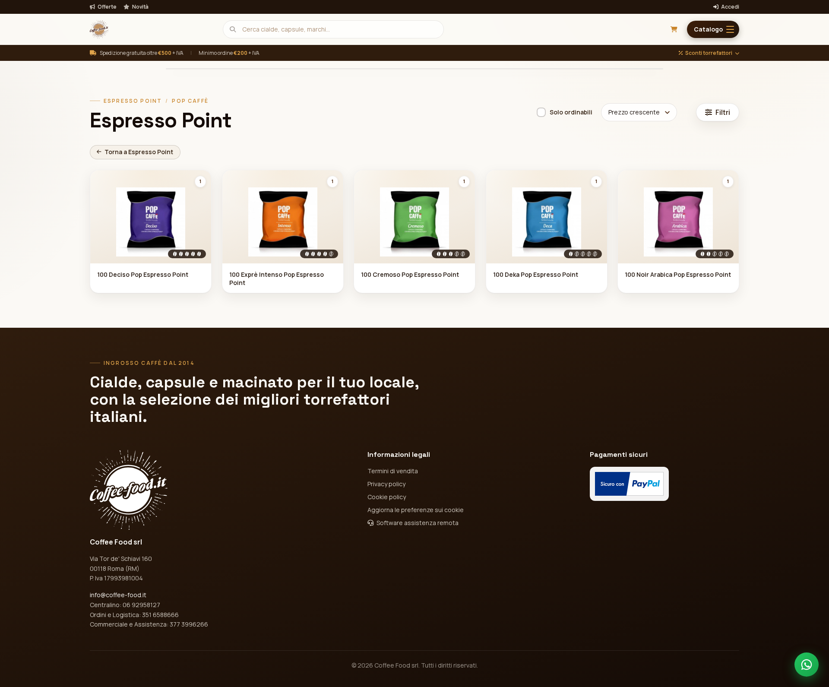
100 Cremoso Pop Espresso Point (410, 274)
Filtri (722, 112)
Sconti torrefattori (708, 53)
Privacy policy (386, 484)
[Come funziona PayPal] (629, 484)
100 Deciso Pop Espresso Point (142, 274)
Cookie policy (386, 497)
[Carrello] (673, 29)
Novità (140, 6)
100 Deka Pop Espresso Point (535, 274)
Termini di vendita (392, 471)
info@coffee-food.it (118, 595)
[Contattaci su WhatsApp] (806, 664)
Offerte (107, 6)
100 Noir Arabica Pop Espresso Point (678, 274)
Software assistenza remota (417, 523)
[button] (713, 29)
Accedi (729, 6)
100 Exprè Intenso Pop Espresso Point (276, 278)
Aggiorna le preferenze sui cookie (415, 510)
